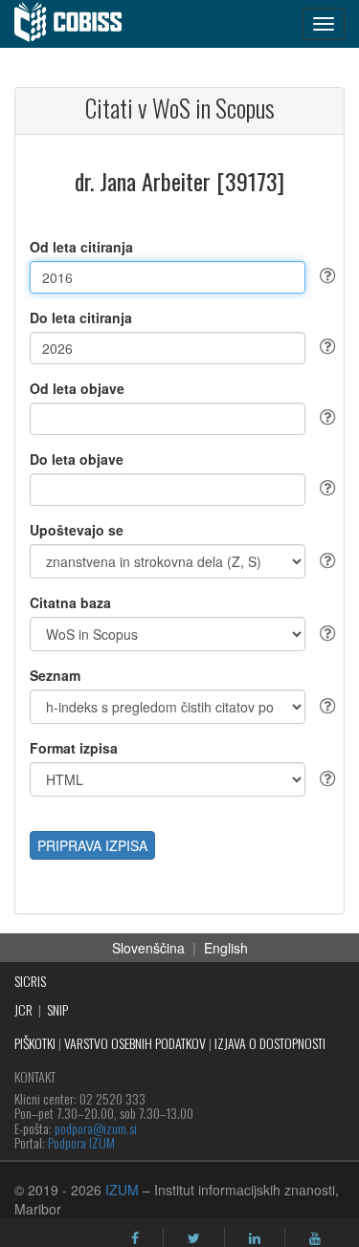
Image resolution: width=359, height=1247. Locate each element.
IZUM (122, 1189)
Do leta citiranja (81, 317)
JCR (23, 1009)
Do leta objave (76, 459)
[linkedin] (254, 1238)
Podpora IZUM (81, 1142)
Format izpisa (74, 747)
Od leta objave (77, 388)
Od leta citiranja (81, 246)
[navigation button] (324, 24)
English (226, 947)
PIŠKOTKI (35, 1043)
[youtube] (315, 1238)
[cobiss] (78, 24)
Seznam (55, 675)
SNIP (57, 1009)
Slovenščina (148, 947)
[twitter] (194, 1238)
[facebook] (135, 1238)
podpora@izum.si (96, 1128)
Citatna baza (70, 602)
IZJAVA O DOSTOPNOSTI (269, 1043)
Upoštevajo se (76, 529)
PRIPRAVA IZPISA (92, 845)
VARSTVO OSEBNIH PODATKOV (135, 1043)
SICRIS (30, 981)
